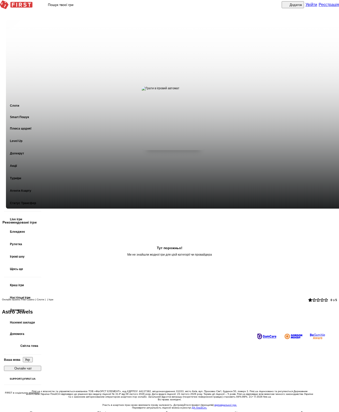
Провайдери (151, 377)
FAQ (145, 355)
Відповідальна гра (155, 369)
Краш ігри (81, 362)
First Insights (218, 377)
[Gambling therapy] (293, 336)
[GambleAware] (317, 336)
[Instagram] (32, 401)
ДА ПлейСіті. (199, 407)
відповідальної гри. (225, 405)
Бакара (215, 362)
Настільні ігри (220, 355)
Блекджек (81, 369)
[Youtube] (13, 401)
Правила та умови (155, 362)
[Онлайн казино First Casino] (16, 4)
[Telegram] (23, 401)
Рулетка (216, 369)
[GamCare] (266, 336)
